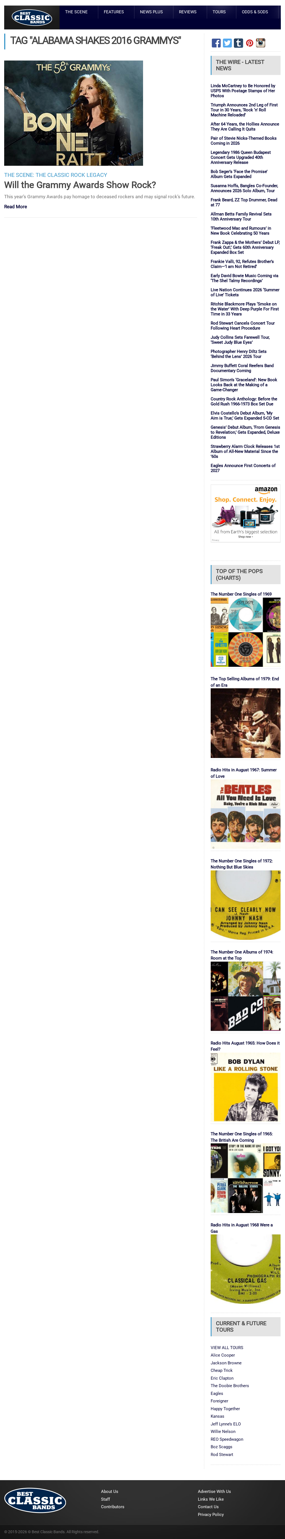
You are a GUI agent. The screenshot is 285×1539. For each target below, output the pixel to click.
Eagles (217, 1393)
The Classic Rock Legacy (71, 175)
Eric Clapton (222, 1378)
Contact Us (208, 1506)
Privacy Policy (211, 1514)
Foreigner (219, 1401)
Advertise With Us (214, 1491)
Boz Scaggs (221, 1446)
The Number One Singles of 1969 (241, 594)
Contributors (112, 1506)
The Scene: (19, 175)
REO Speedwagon (227, 1439)
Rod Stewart (222, 1454)
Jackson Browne (226, 1362)
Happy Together (225, 1408)
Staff (105, 1499)
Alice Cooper (223, 1355)
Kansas (217, 1416)
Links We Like (211, 1499)
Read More (15, 207)
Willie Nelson (223, 1431)
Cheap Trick (222, 1370)
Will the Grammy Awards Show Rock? (80, 184)
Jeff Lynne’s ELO (226, 1424)
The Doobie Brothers (230, 1385)
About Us (109, 1491)
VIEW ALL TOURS (227, 1347)
